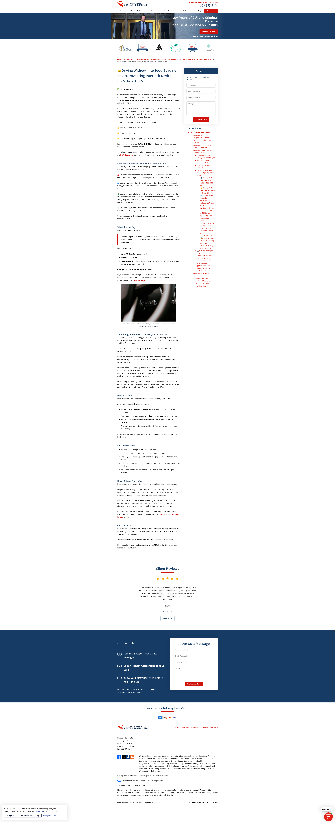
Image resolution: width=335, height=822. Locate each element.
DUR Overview (126, 155)
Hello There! (326, 809)
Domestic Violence (200, 286)
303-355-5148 (209, 5)
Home (122, 11)
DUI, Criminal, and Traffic (141, 59)
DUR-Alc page (139, 280)
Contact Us (211, 11)
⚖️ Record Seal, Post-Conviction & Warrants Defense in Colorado (201, 280)
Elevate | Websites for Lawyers (203, 802)
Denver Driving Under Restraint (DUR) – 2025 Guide (195, 59)
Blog (199, 11)
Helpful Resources (186, 11)
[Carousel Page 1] (163, 611)
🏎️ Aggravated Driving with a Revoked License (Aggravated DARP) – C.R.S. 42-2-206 (207, 230)
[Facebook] (119, 757)
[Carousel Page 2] (167, 611)
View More (167, 618)
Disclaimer (185, 728)
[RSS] (132, 757)
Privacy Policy (195, 728)
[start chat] (328, 816)
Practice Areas (153, 11)
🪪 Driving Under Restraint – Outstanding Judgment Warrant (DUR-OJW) (207, 200)
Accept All (10, 815)
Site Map (205, 728)
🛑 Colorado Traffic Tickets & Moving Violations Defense (204, 268)
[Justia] (128, 757)
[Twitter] (124, 757)
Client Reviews (169, 11)
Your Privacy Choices (130, 781)
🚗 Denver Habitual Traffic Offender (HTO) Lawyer (207, 210)
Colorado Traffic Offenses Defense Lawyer (164, 59)
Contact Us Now (208, 32)
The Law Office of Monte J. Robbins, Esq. (146, 802)
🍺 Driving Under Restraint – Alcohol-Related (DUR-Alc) (207, 190)
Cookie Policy (145, 781)
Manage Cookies (158, 781)
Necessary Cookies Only (29, 815)
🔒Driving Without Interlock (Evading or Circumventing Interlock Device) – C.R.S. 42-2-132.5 (207, 243)
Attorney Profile (135, 11)
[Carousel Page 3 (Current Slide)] (172, 611)
